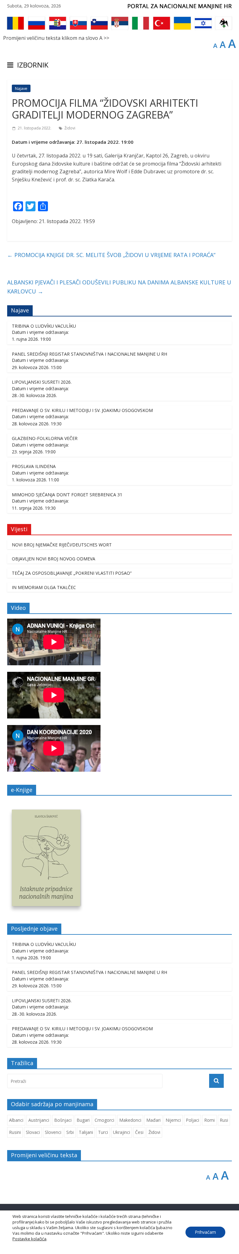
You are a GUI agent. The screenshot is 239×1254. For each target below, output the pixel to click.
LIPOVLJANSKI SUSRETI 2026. (42, 382)
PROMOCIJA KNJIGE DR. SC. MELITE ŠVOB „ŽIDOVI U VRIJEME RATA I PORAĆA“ (111, 255)
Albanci (16, 1120)
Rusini (15, 1132)
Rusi (224, 1120)
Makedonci (130, 1120)
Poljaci (192, 1120)
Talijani (86, 1132)
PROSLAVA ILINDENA (34, 466)
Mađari (153, 1120)
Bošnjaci (63, 1120)
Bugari (83, 1120)
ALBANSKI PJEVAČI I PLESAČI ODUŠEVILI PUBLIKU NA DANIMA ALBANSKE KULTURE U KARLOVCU (119, 286)
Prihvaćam (205, 1232)
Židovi (69, 128)
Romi (209, 1120)
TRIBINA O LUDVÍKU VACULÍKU (44, 326)
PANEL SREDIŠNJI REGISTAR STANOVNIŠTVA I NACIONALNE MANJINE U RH (89, 354)
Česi (139, 1132)
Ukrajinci (121, 1132)
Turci (103, 1132)
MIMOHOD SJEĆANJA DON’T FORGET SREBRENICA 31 (67, 495)
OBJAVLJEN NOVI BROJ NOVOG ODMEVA (53, 559)
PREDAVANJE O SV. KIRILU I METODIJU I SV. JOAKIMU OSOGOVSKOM (82, 410)
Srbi (70, 1132)
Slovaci (33, 1132)
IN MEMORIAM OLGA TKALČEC (44, 587)
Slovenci (53, 1132)
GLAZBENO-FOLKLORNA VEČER (44, 438)
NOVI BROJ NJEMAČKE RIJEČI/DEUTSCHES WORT (62, 545)
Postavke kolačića (29, 1239)
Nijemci (173, 1120)
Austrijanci (38, 1120)
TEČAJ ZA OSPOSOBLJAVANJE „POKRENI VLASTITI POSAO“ (72, 573)
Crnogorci (104, 1120)
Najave (21, 88)
